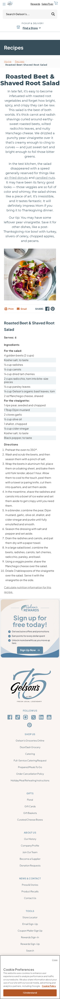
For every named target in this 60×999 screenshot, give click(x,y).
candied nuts (45, 178)
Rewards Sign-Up (30, 943)
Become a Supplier (30, 858)
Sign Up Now (28, 650)
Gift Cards (30, 806)
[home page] (10, 3)
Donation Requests (30, 865)
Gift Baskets (30, 812)
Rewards (35, 3)
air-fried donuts (16, 178)
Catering (30, 753)
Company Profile (30, 845)
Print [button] (11, 308)
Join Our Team (30, 852)
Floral (30, 799)
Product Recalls (30, 891)
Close (55, 960)
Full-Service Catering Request (30, 760)
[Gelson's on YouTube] (49, 718)
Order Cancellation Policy (30, 773)
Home (7, 61)
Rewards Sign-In (30, 937)
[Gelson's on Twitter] (34, 717)
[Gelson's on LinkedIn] (42, 717)
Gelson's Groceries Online (30, 740)
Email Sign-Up (30, 923)
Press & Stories (30, 884)
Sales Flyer (47, 3)
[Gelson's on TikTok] (18, 718)
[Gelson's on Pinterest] (30, 725)
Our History (30, 838)
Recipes (19, 61)
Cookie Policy (49, 986)
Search (30, 950)
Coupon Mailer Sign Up (30, 930)
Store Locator (30, 917)
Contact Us (30, 897)
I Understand (30, 992)
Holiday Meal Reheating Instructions (30, 780)
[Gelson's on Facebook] (10, 717)
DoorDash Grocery (30, 747)
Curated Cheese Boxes (30, 819)
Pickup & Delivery (33, 23)
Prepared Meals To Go (30, 767)
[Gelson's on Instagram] (26, 717)
